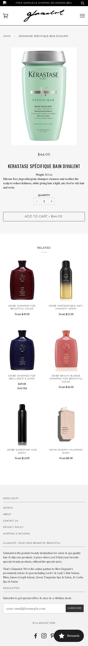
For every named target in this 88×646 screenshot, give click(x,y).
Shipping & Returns (16, 533)
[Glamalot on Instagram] (44, 637)
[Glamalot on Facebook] (35, 637)
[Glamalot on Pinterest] (52, 637)
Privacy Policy (13, 527)
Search (8, 507)
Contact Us (10, 521)
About (7, 514)
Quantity (44, 195)
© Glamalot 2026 (44, 623)
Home (7, 36)
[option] (44, 96)
